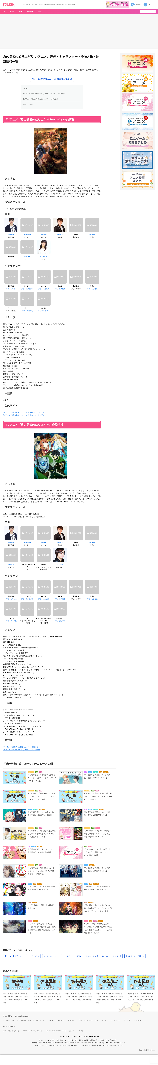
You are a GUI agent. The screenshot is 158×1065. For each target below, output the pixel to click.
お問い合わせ (40, 1020)
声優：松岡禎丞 (60, 289)
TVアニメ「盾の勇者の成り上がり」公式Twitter (21, 750)
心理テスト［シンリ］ (76, 1031)
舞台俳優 (30, 11)
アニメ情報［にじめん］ (11, 1031)
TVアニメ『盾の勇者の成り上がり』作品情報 (40, 99)
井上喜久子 (43, 256)
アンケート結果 (92, 956)
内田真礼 (27, 256)
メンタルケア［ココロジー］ (55, 1031)
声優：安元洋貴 (60, 621)
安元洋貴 (60, 564)
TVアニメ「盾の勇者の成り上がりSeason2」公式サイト (25, 412)
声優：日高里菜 (43, 289)
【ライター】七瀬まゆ (73, 956)
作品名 (12, 11)
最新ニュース (28, 104)
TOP (3, 11)
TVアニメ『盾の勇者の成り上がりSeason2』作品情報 (44, 94)
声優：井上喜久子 (44, 311)
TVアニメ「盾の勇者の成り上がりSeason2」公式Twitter (24, 415)
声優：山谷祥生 (92, 289)
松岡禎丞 (60, 234)
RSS (150, 4)
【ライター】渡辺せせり (13, 956)
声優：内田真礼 (27, 311)
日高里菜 (44, 234)
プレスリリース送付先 (56, 1020)
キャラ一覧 (117, 956)
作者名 (40, 11)
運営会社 (127, 1020)
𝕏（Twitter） (138, 1020)
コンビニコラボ (33, 956)
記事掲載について (25, 1020)
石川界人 (11, 234)
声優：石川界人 (11, 289)
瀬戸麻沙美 (27, 234)
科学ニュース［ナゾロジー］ (32, 1031)
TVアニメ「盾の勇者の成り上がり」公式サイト (21, 747)
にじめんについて (9, 1020)
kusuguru (6, 1026)
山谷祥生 (92, 234)
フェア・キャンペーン (52, 956)
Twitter (138, 4)
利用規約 (71, 1020)
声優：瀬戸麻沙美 (27, 289)
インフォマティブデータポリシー (108, 1020)
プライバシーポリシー (85, 1020)
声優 (20, 11)
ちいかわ (105, 956)
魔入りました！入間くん (135, 956)
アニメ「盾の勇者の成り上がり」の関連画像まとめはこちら (52, 79)
